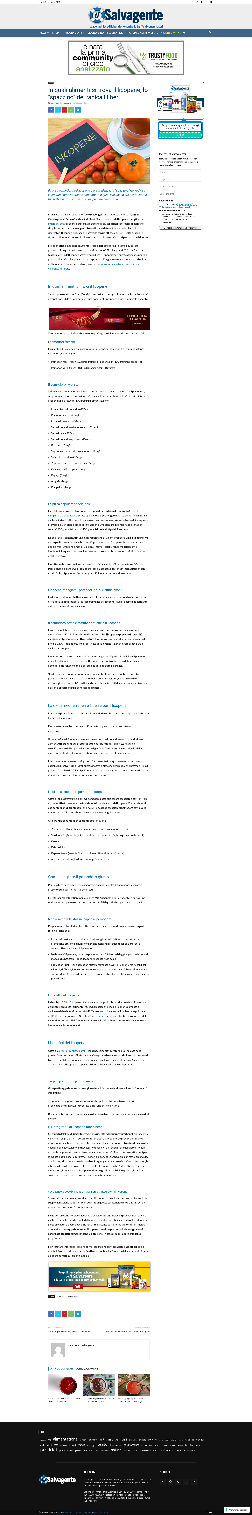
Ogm (191, 1445)
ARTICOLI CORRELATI (61, 1368)
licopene (60, 1296)
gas (88, 1445)
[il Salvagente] (126, 16)
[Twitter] (206, 2)
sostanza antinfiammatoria (108, 264)
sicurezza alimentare (142, 1450)
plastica (70, 1450)
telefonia (165, 1450)
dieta (42, 1444)
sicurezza (128, 1450)
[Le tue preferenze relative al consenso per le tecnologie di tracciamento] (237, 1510)
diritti (49, 1445)
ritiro (96, 1450)
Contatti (210, 1512)
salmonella (104, 1450)
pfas (62, 1450)
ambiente (93, 1439)
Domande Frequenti (101, 1512)
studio (155, 1451)
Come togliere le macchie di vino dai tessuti (69, 1331)
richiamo (87, 1450)
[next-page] (54, 1407)
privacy (78, 1451)
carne (161, 1440)
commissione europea (174, 1440)
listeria (144, 1445)
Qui (112, 1114)
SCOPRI (180, 135)
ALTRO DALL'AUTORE (87, 1368)
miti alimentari (169, 1445)
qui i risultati (97, 1015)
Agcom (43, 1440)
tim (179, 1450)
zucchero (191, 1450)
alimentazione (65, 1439)
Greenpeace (115, 1445)
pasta (198, 1445)
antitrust (106, 1439)
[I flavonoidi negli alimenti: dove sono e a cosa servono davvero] (99, 1385)
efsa (56, 1444)
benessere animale (137, 1440)
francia (81, 1444)
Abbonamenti (73, 32)
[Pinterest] (64, 110)
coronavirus (198, 1439)
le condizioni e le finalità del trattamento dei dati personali (179, 205)
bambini (121, 1439)
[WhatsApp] (71, 110)
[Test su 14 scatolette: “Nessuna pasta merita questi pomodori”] (64, 1385)
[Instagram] (197, 2)
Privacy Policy (67, 1512)
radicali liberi (72, 1296)
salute (116, 1449)
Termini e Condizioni (83, 1512)
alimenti (83, 1440)
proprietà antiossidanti (72, 1050)
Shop (55, 32)
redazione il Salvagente (60, 103)
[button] (210, 33)
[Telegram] (202, 2)
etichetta (63, 1445)
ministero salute (155, 1445)
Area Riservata (170, 32)
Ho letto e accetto (179, 205)
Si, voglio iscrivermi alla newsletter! (180, 227)
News (43, 32)
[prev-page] (50, 1407)
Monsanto (182, 1445)
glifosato (99, 1444)
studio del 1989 (56, 223)
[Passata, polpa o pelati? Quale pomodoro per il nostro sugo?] (134, 1385)
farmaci (72, 1445)
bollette (152, 1439)
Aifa (49, 1440)
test (173, 1450)
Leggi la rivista (116, 32)
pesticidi (48, 1449)
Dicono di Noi (96, 32)
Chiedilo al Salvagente (143, 32)
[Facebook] (192, 2)
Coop (187, 1439)
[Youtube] (211, 2)
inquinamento (131, 1444)
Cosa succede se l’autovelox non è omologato (127, 1331)
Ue (184, 1451)
